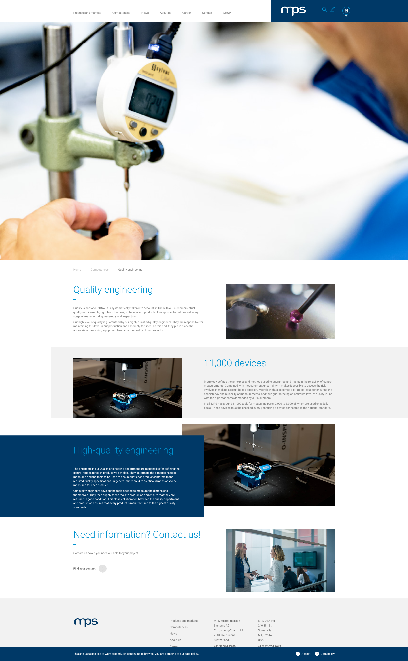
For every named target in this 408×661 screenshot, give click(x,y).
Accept (306, 653)
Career (186, 12)
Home (77, 269)
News (145, 12)
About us (165, 12)
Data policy (328, 653)
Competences (121, 12)
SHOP (227, 12)
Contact (207, 12)
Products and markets (87, 12)
